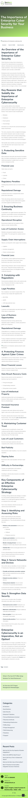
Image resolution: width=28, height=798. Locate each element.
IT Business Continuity (8, 719)
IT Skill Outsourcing (8, 730)
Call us (6, 775)
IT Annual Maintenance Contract (11, 717)
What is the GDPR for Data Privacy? (12, 755)
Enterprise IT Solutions (8, 714)
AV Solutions (6, 706)
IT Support (5, 735)
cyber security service (21, 417)
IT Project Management (9, 727)
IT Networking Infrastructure (10, 722)
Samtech (4, 45)
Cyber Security (20, 45)
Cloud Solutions (7, 709)
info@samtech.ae (10, 782)
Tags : (2, 667)
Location (7, 785)
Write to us (7, 780)
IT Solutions (6, 733)
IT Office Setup (6, 725)
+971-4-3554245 (10, 777)
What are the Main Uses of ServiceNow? (13, 762)
